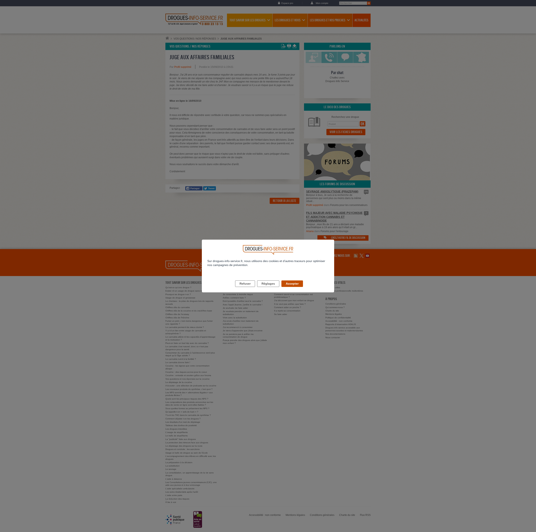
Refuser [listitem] (245, 283)
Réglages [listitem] (268, 283)
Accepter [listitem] (292, 283)
